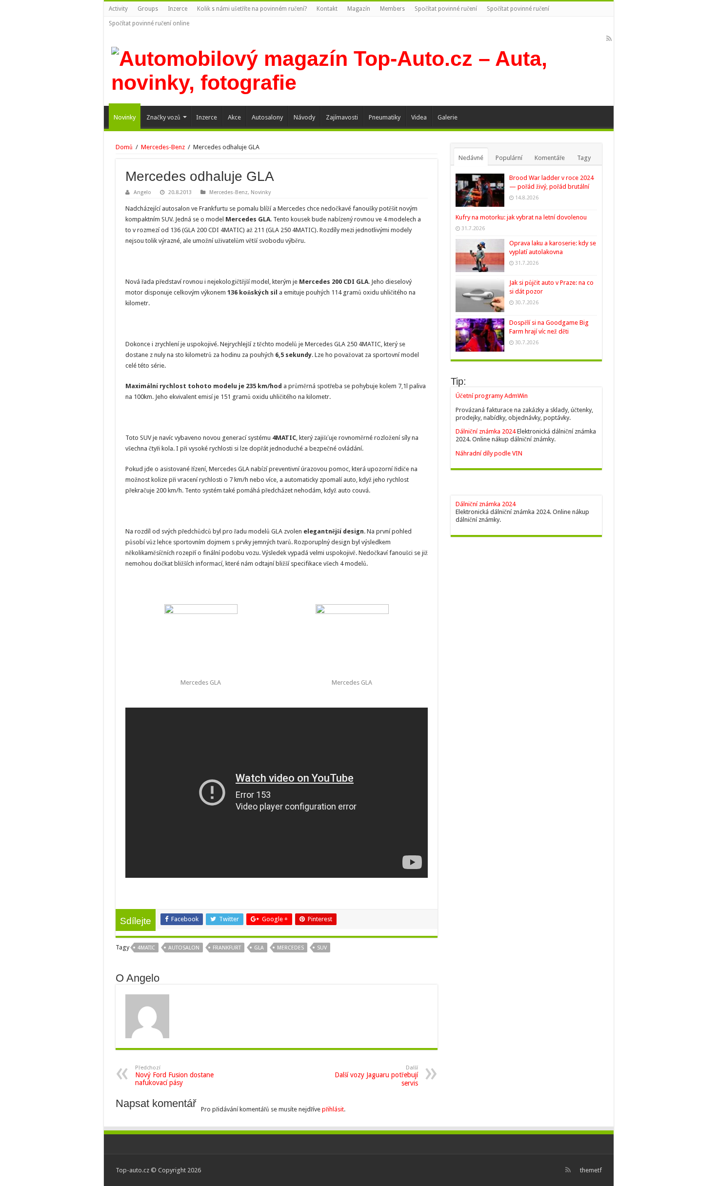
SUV (322, 948)
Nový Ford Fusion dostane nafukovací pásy (174, 1076)
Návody (304, 117)
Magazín (358, 8)
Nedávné (470, 157)
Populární (509, 157)
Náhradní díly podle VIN (489, 453)
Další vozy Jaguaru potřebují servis (376, 1076)
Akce (234, 117)
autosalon (183, 948)
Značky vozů (163, 117)
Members (392, 8)
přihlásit (333, 1109)
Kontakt (327, 8)
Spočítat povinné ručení (446, 8)
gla (259, 948)
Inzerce (177, 8)
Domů (124, 147)
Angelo (142, 192)
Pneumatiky (384, 117)
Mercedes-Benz (163, 147)
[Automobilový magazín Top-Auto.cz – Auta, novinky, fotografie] (358, 68)
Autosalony (267, 117)
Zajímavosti (342, 117)
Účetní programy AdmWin (492, 395)
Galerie (448, 117)
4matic (146, 948)
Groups (148, 8)
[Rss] (609, 38)
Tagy (584, 157)
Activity (118, 8)
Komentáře (550, 157)
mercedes (290, 948)
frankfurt (227, 948)
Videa (419, 117)
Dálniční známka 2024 (486, 431)
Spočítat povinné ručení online (149, 23)
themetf (591, 1170)
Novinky (125, 117)
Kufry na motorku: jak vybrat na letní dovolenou (521, 217)
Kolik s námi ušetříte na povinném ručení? (252, 8)
